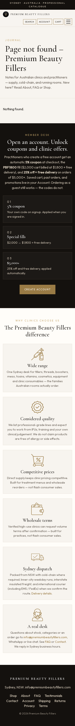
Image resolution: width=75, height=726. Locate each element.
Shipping (44, 701)
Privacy (29, 706)
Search (29, 21)
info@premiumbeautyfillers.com (45, 637)
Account (44, 21)
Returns (60, 701)
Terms (43, 706)
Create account (37, 289)
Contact (60, 642)
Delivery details (41, 593)
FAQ (35, 87)
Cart (58, 21)
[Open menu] (68, 21)
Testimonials (53, 696)
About (26, 87)
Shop (47, 87)
